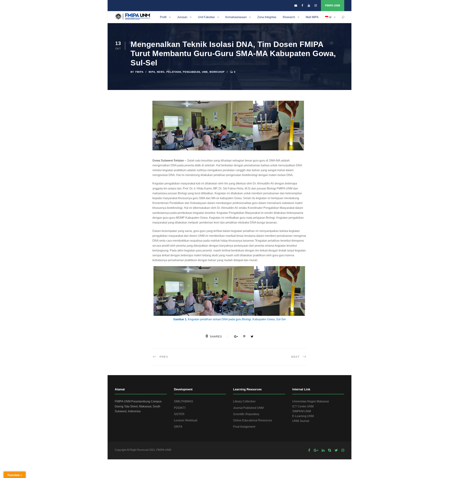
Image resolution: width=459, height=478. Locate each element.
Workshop (217, 72)
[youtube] (309, 5)
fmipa (139, 72)
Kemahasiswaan (236, 17)
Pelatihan (173, 72)
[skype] (329, 450)
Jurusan (182, 17)
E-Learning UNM (303, 416)
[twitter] (336, 450)
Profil (163, 17)
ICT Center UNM (303, 406)
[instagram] (315, 5)
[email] (295, 5)
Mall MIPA (312, 17)
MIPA (152, 72)
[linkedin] (323, 450)
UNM (205, 72)
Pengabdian (191, 72)
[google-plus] (316, 450)
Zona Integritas (266, 17)
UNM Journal (300, 420)
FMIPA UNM (332, 5)
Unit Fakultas (206, 17)
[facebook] (302, 5)
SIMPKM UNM (301, 411)
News (161, 72)
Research (289, 17)
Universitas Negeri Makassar (310, 401)
